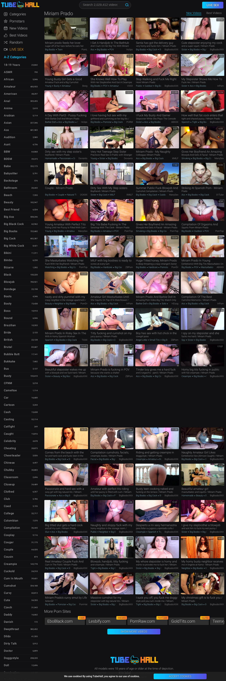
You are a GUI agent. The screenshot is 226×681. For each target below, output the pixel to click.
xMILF (175, 158)
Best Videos (18, 35)
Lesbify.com (107, 620)
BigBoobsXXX (171, 49)
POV (111, 49)
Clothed (9, 491)
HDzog (175, 303)
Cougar (9, 542)
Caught (8, 433)
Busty (162, 49)
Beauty (48, 303)
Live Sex (16, 49)
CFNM (8, 383)
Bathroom (10, 187)
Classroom (11, 477)
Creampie (187, 376)
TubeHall (20, 5)
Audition (9, 137)
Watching (50, 267)
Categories (18, 14)
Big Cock (153, 49)
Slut (47, 532)
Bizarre (9, 267)
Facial (94, 459)
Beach (8, 195)
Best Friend (11, 209)
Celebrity (10, 441)
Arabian (9, 115)
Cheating (10, 448)
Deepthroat (11, 629)
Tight (195, 122)
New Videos (193, 13)
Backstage (11, 180)
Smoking (186, 158)
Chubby (9, 470)
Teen (60, 49)
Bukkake (9, 361)
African (9, 79)
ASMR (8, 72)
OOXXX (83, 194)
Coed (7, 506)
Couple (61, 194)
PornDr (174, 267)
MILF (112, 194)
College (9, 513)
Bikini (7, 253)
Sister (185, 49)
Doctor (8, 650)
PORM (129, 122)
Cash (7, 412)
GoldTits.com (189, 620)
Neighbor (59, 303)
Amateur (66, 86)
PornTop (128, 231)
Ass (93, 49)
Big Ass (9, 216)
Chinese (9, 462)
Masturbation (207, 267)
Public (139, 86)
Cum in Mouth (13, 578)
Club (7, 499)
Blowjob (9, 282)
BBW (7, 151)
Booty (8, 303)
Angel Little (142, 340)
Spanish (186, 122)
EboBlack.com (65, 620)
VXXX (130, 86)
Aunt (7, 144)
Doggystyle (11, 658)
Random (16, 42)
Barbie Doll (50, 122)
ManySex (219, 158)
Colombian (11, 520)
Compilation (12, 527)
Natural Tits (72, 194)
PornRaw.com (148, 620)
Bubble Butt (12, 354)
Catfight (9, 426)
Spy (184, 340)
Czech (8, 607)
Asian (8, 122)
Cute (7, 600)
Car (6, 397)
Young (48, 86)
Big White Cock (14, 245)
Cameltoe (10, 390)
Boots (8, 296)
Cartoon (9, 404)
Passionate (65, 158)
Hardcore (108, 267)
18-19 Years (12, 65)
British (8, 339)
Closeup (9, 484)
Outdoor (148, 86)
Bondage (10, 289)
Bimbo (8, 260)
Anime (8, 108)
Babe (7, 166)
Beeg (84, 86)
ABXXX (174, 122)
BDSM (8, 159)
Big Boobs (50, 49)
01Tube (220, 194)
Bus (6, 368)
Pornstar (107, 122)
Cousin (8, 556)
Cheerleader (12, 455)
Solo (164, 303)
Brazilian (10, 325)
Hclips (129, 49)
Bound (8, 318)
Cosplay (9, 535)
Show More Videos (134, 631)
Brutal (8, 347)
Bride (7, 332)
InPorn (220, 86)
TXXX (84, 340)
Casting (9, 419)
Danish (8, 621)
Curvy (8, 593)
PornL (84, 49)
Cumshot (10, 585)
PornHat (83, 604)
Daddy (8, 614)
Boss (7, 310)
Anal (7, 101)
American (10, 93)
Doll (6, 665)
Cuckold (9, 571)
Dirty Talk (10, 643)
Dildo (7, 636)
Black (7, 274)
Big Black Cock (14, 224)
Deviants (83, 158)
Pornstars (17, 21)
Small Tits (154, 340)
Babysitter (11, 173)
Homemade (51, 158)
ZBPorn (129, 267)
